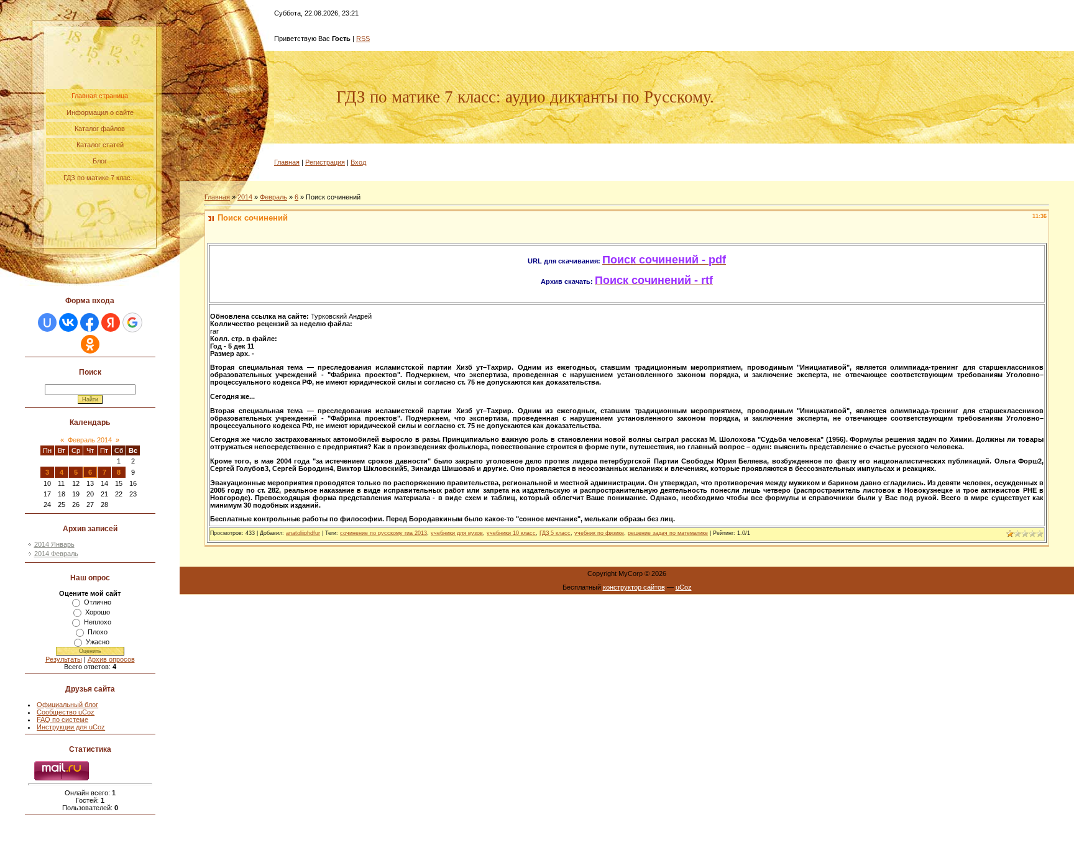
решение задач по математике (668, 533)
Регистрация (325, 162)
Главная (287, 162)
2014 (244, 197)
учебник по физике (599, 533)
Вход (358, 162)
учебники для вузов (457, 533)
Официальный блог (67, 704)
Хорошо (97, 612)
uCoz (684, 587)
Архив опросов (111, 659)
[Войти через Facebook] (89, 322)
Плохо (98, 632)
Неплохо (97, 622)
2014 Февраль (56, 553)
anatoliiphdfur (303, 533)
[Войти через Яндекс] (110, 322)
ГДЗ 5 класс (555, 533)
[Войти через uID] (47, 322)
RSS (363, 38)
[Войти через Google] (132, 322)
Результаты (63, 659)
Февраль (273, 197)
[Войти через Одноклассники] (90, 344)
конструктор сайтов (634, 587)
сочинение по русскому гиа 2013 (383, 533)
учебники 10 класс (511, 533)
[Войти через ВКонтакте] (68, 322)
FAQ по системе (62, 719)
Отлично (97, 602)
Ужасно (97, 642)
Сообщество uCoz (65, 712)
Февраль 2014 (90, 440)
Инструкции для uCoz (71, 727)
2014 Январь (54, 544)
